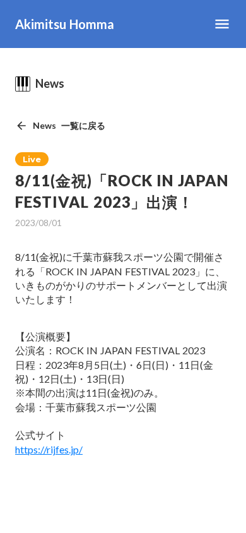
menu (222, 24)
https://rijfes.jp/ (49, 449)
